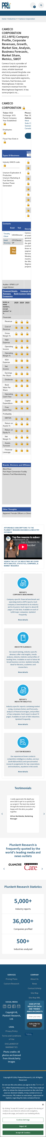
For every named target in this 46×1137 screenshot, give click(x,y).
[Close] (43, 1104)
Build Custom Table (23, 294)
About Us (34, 979)
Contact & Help (34, 988)
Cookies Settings (23, 1120)
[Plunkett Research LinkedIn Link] (4, 1007)
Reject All (23, 1126)
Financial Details (10, 291)
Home (4, 19)
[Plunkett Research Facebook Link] (14, 1007)
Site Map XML (34, 997)
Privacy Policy (11, 1031)
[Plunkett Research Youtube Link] (18, 1007)
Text (19, 228)
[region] (23, 1119)
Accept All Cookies (23, 1133)
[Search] (41, 5)
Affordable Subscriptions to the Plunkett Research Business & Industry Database (21, 530)
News (34, 983)
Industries (12, 19)
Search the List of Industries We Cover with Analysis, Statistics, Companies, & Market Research (21, 563)
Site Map (34, 993)
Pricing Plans (11, 979)
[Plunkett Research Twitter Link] (9, 1007)
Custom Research (11, 983)
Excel (12, 228)
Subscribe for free (34, 1025)
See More (14, 250)
